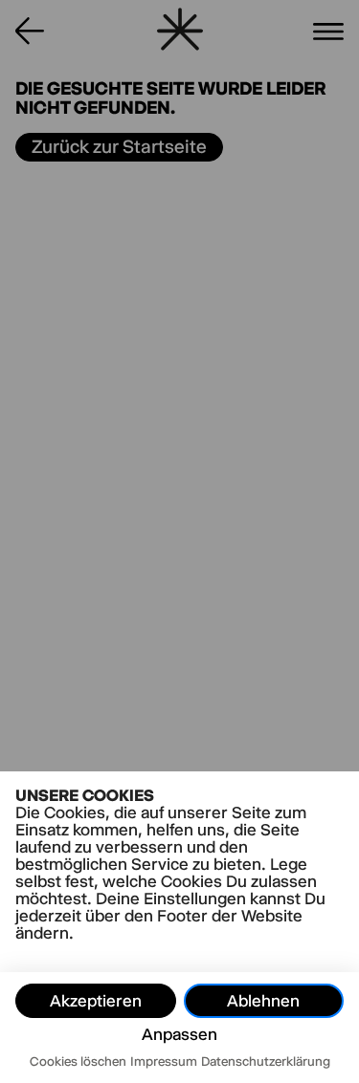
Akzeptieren (96, 1000)
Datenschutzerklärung (265, 1061)
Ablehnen (263, 1000)
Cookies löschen (78, 1061)
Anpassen (179, 1034)
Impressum (163, 1061)
